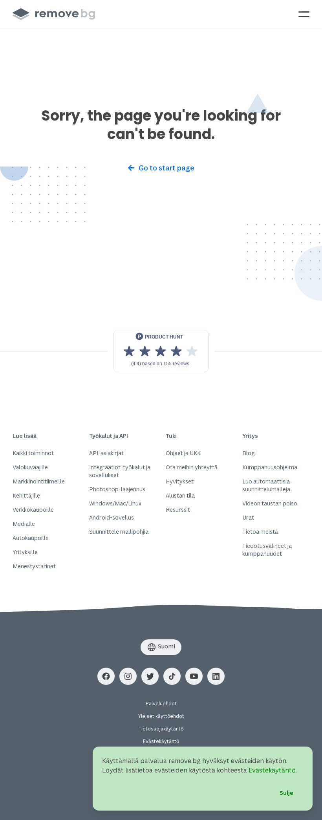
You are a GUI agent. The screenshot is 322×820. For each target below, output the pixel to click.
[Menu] (304, 14)
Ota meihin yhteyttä (192, 467)
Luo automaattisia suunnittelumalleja (266, 485)
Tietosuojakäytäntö (161, 728)
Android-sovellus (111, 517)
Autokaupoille (31, 538)
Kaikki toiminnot (33, 453)
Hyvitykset (180, 481)
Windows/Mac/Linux (115, 503)
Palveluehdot (161, 703)
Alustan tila (180, 495)
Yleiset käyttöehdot (161, 716)
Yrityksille (25, 552)
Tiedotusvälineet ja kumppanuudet (267, 549)
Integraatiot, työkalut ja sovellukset (119, 471)
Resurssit (178, 509)
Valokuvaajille (30, 467)
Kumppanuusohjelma (269, 467)
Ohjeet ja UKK (183, 453)
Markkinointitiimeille (39, 481)
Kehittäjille (26, 495)
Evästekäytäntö (161, 741)
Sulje (286, 792)
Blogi (249, 453)
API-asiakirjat (106, 453)
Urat (248, 517)
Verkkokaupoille (33, 509)
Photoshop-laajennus (117, 489)
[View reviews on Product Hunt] (161, 351)
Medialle (24, 523)
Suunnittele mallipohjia (118, 531)
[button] (106, 676)
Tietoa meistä (260, 531)
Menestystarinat (34, 566)
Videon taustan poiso (269, 503)
